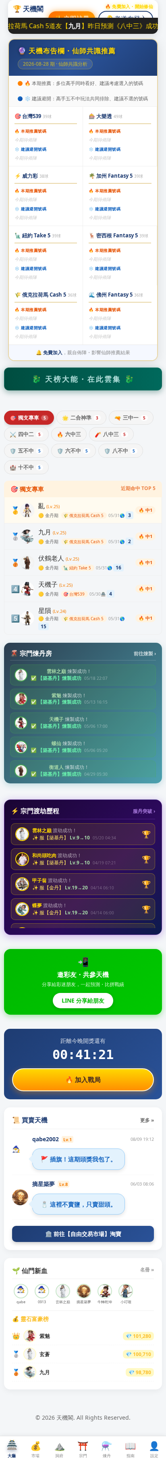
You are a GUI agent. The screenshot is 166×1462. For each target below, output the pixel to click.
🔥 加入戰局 (83, 1079)
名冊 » (147, 1269)
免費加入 (52, 352)
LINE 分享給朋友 (83, 1000)
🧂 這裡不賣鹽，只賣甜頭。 (78, 1204)
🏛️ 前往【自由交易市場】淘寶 (83, 1234)
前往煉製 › (145, 653)
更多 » (147, 1120)
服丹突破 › (144, 811)
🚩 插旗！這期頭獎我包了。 (78, 1159)
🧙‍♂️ (16, 1148)
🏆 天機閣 (28, 8)
